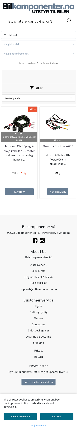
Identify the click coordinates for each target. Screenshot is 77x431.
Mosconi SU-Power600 (58, 146)
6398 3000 (41, 283)
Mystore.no (63, 232)
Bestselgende (12, 98)
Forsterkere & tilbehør (49, 62)
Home (21, 62)
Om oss (38, 318)
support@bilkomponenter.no (38, 289)
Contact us (38, 324)
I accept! (57, 416)
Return (38, 356)
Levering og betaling (38, 336)
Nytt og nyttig (38, 312)
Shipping (38, 342)
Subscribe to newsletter (38, 382)
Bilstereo (31, 62)
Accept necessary (20, 416)
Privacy (38, 350)
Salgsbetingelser (38, 330)
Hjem (38, 306)
